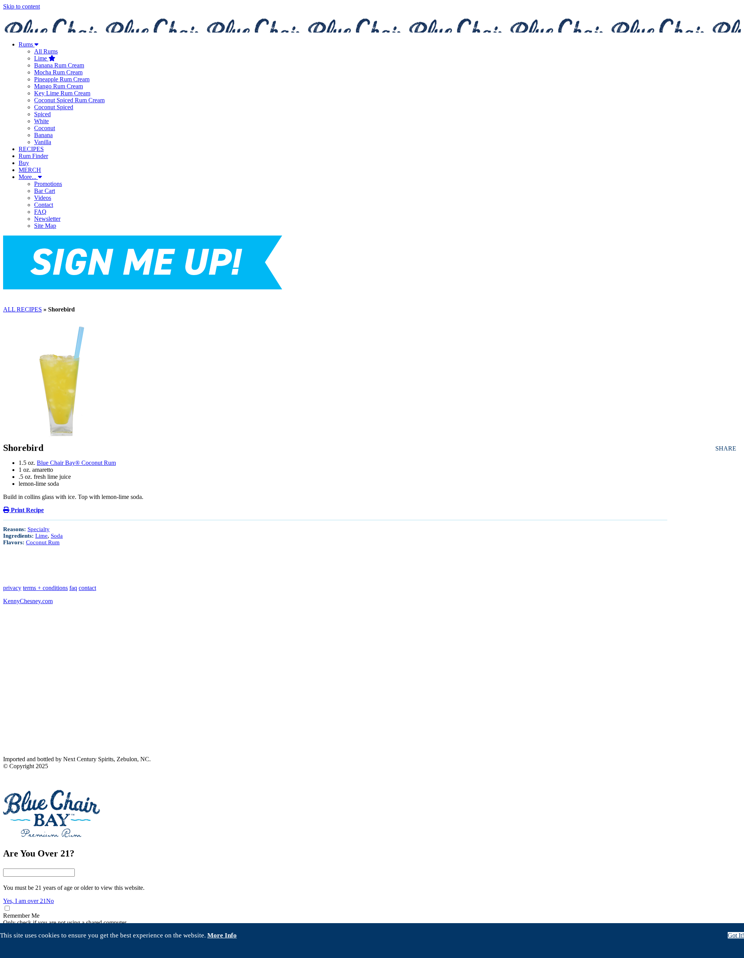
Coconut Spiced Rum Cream (69, 100)
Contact (43, 204)
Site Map (45, 225)
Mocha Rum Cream (58, 72)
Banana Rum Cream (59, 65)
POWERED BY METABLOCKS (34, 778)
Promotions (48, 184)
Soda (57, 536)
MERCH (30, 170)
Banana (43, 135)
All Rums (46, 51)
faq (73, 588)
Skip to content (21, 6)
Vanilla (42, 142)
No (50, 901)
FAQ (40, 211)
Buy (24, 163)
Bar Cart (44, 190)
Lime (41, 58)
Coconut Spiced (53, 107)
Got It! (736, 935)
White (41, 121)
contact (87, 588)
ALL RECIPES (22, 309)
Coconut (44, 128)
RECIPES (31, 149)
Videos (42, 197)
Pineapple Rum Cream (62, 79)
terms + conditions (45, 588)
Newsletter (47, 218)
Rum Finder (33, 156)
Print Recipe (26, 510)
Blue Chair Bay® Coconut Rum (76, 462)
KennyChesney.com (28, 601)
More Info (222, 935)
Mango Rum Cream (58, 86)
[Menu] (372, 294)
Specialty (39, 529)
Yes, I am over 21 (24, 901)
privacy (12, 588)
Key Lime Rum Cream (62, 93)
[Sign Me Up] (142, 263)
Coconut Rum (43, 542)
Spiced (42, 114)
